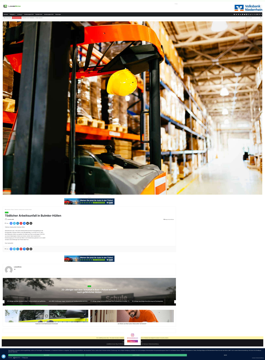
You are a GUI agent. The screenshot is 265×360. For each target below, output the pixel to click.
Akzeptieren (135, 355)
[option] (89, 292)
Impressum (145, 344)
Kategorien (12, 14)
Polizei (12, 209)
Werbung (89, 197)
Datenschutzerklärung (154, 344)
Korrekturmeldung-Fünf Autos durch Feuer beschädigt (34, 17)
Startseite (6, 14)
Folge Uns (132, 341)
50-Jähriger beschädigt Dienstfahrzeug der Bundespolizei (89, 291)
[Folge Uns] (132, 335)
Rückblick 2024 (39, 14)
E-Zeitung (19, 14)
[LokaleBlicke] (12, 6)
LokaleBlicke (9, 219)
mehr (225, 355)
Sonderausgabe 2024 (29, 14)
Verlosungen (58, 14)
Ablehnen (46, 355)
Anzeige (176, 3)
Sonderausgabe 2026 (48, 14)
